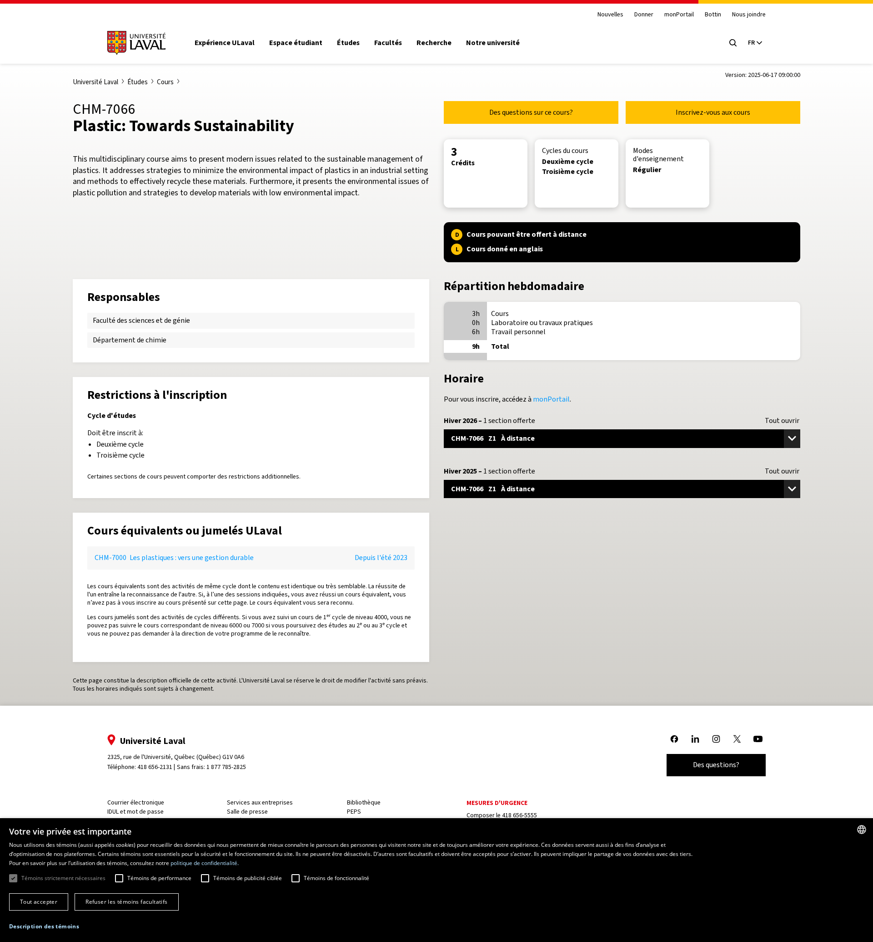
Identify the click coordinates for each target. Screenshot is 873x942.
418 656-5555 (519, 815)
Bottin (713, 15)
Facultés (388, 42)
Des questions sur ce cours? (531, 112)
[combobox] (861, 829)
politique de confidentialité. (205, 863)
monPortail (679, 15)
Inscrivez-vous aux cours (713, 112)
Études (348, 42)
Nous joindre (749, 15)
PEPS (354, 811)
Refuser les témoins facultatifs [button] (126, 902)
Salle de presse (247, 811)
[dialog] (436, 880)
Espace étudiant (295, 42)
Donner (643, 15)
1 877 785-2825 (226, 767)
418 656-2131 (154, 767)
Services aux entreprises (260, 802)
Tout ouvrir (782, 421)
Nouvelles (610, 15)
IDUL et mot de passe (135, 811)
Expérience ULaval (225, 42)
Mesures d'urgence (497, 803)
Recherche (434, 42)
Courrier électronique (135, 802)
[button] (44, 927)
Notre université (493, 42)
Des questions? (716, 764)
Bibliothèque (364, 802)
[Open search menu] (733, 43)
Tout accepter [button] (38, 902)
